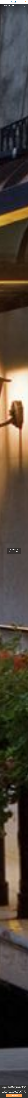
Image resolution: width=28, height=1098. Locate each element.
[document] (14, 1091)
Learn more (23, 1092)
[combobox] (13, 6)
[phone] (25, 2)
